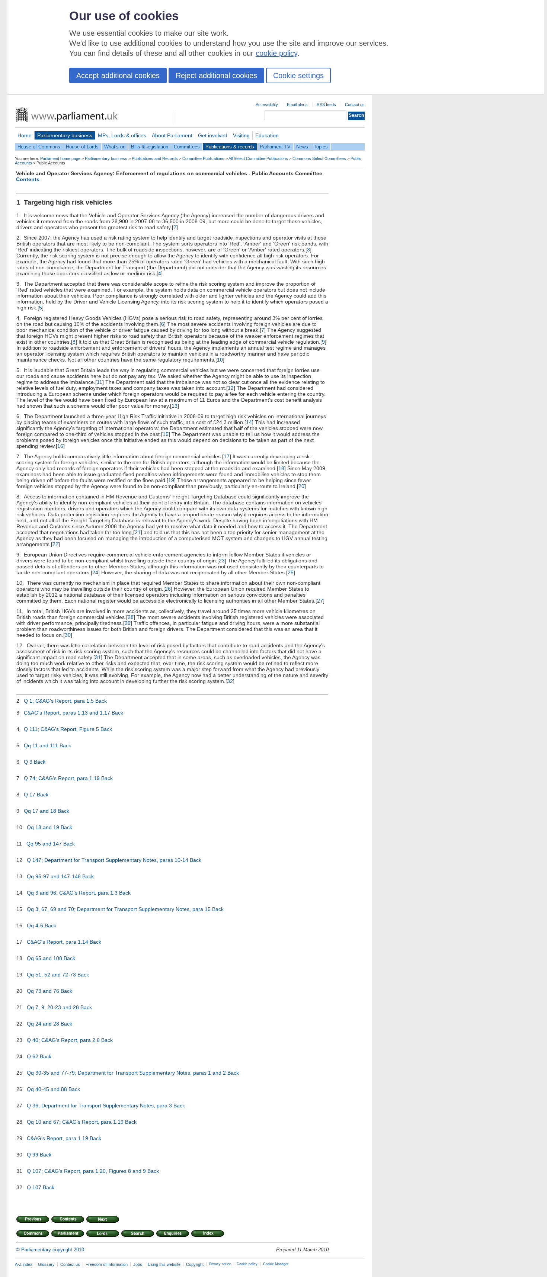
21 (138, 532)
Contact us (355, 104)
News (302, 147)
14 (249, 422)
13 (174, 406)
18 (281, 468)
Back (101, 701)
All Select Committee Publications (258, 158)
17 (227, 456)
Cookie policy (247, 1264)
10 (220, 360)
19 (171, 480)
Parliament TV (275, 147)
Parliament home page (60, 158)
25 (291, 572)
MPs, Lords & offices (122, 135)
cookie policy (276, 53)
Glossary (46, 1264)
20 (301, 486)
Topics (321, 147)
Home (24, 135)
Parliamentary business (64, 135)
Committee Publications (203, 158)
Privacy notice (220, 1264)
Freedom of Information (107, 1264)
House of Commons (38, 147)
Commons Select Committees (319, 158)
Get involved (212, 135)
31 (98, 657)
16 (60, 446)
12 (231, 388)
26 (168, 589)
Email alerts (297, 104)
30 (68, 635)
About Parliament (172, 135)
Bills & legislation (149, 147)
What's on (114, 147)
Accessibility (267, 104)
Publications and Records (155, 158)
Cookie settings (298, 75)
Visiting (241, 135)
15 (166, 434)
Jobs (137, 1264)
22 (55, 544)
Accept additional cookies (118, 75)
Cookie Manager (275, 1264)
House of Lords (82, 147)
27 (320, 601)
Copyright (195, 1264)
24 (95, 572)
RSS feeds (326, 104)
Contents (27, 179)
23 (222, 561)
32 (230, 681)
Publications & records (229, 147)
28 (131, 617)
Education (267, 135)
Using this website (164, 1264)
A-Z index (23, 1264)
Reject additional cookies (216, 75)
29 (128, 623)
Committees (187, 147)
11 (99, 382)
